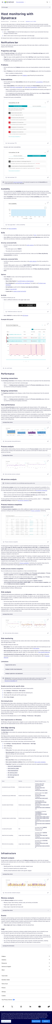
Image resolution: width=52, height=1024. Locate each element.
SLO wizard (25, 315)
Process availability (35, 510)
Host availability (13, 228)
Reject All (46, 1021)
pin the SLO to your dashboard (23, 283)
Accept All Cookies (36, 1021)
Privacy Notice (43, 1018)
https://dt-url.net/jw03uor (10, 680)
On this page (5, 7)
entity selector (30, 245)
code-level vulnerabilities (31, 87)
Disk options (36, 648)
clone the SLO (13, 289)
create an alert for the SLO (19, 291)
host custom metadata (40, 761)
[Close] (49, 1013)
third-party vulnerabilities (16, 87)
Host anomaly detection (44, 652)
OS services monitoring (41, 490)
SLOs (35, 235)
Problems (24, 75)
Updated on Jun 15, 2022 (31, 21)
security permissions (18, 182)
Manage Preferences (6, 1021)
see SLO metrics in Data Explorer (26, 281)
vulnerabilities (39, 81)
